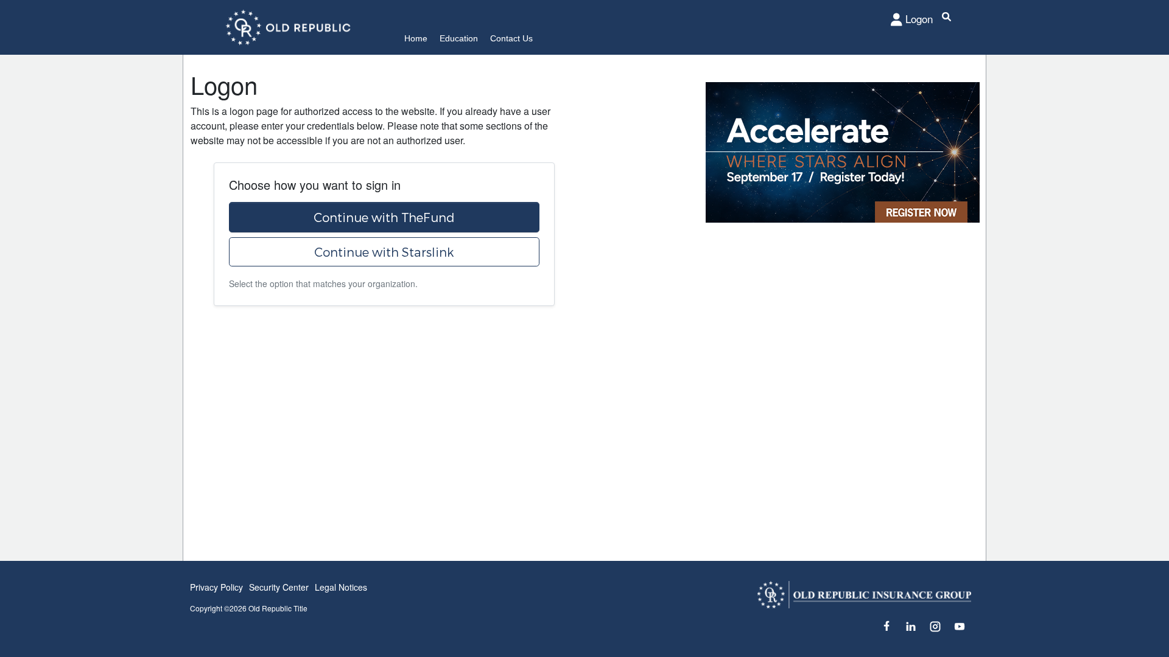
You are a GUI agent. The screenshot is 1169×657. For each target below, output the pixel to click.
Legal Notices (341, 587)
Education (459, 38)
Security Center (279, 587)
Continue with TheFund (384, 217)
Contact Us (511, 38)
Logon (919, 18)
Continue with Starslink (384, 252)
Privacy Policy (216, 587)
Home (415, 38)
